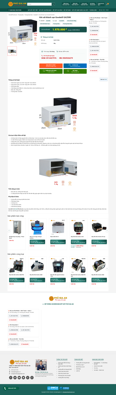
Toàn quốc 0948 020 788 (84, 4)
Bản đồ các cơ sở (80, 366)
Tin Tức (96, 368)
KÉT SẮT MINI (67, 10)
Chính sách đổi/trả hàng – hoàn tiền (64, 363)
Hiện (106, 79)
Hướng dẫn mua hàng (63, 377)
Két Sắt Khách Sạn (45, 23)
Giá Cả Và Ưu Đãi (98, 366)
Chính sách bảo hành (63, 371)
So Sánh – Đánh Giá (99, 370)
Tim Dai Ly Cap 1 (80, 364)
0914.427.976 (12, 388)
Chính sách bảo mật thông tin (64, 366)
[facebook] (10, 377)
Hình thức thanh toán (63, 373)
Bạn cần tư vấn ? (51, 65)
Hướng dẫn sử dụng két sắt (65, 369)
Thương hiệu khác (29, 14)
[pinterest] (23, 377)
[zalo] (32, 377)
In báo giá (75, 65)
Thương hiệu (21, 14)
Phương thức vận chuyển (64, 375)
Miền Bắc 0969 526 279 (75, 4)
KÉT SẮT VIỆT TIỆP (33, 10)
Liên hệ (78, 371)
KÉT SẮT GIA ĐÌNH (57, 10)
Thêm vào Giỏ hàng (51, 71)
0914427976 (51, 58)
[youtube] (19, 377)
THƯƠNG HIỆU (93, 10)
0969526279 (68, 58)
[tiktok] (27, 377)
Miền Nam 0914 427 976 (66, 4)
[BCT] (53, 388)
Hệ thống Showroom (92, 4)
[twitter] (15, 377)
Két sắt (16, 209)
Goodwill (35, 14)
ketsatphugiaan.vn (16, 371)
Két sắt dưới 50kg (71, 20)
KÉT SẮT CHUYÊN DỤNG (45, 10)
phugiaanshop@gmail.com (18, 373)
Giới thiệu (78, 369)
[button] (107, 230)
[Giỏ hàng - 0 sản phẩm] (106, 4)
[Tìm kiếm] (53, 4)
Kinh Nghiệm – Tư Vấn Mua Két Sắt (100, 363)
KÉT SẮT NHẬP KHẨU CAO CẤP (80, 10)
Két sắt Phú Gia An (13, 14)
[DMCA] (64, 388)
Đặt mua (75, 71)
